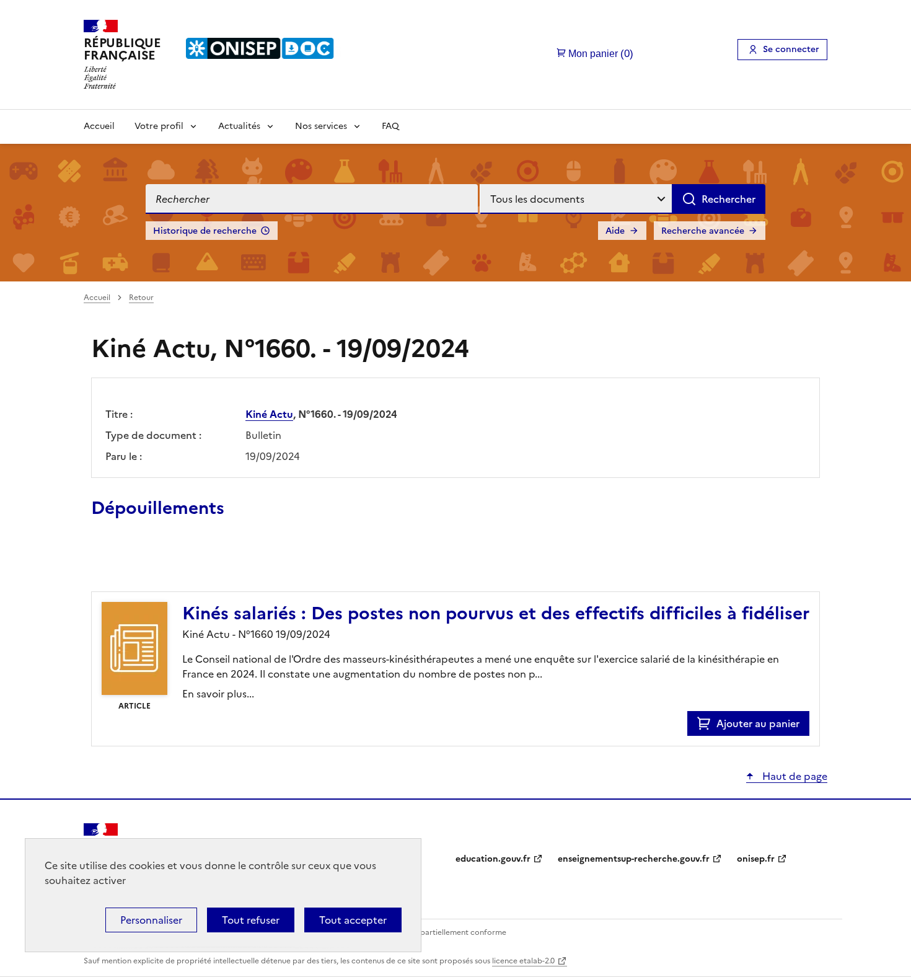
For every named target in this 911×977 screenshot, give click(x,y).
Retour (141, 297)
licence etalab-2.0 (523, 960)
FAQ (390, 126)
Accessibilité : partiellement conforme (438, 932)
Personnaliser (151, 920)
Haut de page (793, 776)
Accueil (99, 126)
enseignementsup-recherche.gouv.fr (634, 858)
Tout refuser (250, 920)
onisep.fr (756, 858)
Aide (615, 230)
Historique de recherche (205, 230)
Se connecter (791, 49)
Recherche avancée (702, 230)
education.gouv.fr (492, 858)
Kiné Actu (269, 414)
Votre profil (158, 126)
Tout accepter (353, 920)
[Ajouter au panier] (706, 723)
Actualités (239, 126)
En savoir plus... (218, 693)
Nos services (321, 126)
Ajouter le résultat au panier (172, 562)
